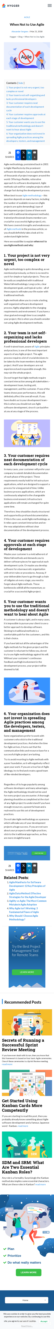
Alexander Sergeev (20, 31)
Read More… (27, 1326)
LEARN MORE (29, 1272)
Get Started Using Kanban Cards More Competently (22, 1105)
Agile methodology (32, 195)
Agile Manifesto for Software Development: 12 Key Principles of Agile (27, 886)
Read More (7, 1064)
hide (21, 83)
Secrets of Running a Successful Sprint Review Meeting (23, 1044)
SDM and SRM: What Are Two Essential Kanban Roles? (23, 1167)
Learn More (27, 972)
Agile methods (14, 229)
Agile (27, 17)
